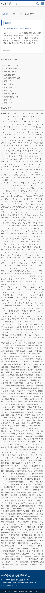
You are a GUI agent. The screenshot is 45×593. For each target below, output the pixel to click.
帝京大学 (37, 426)
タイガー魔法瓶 (29, 276)
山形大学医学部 (24, 420)
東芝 (41, 522)
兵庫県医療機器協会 (18, 370)
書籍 (5, 91)
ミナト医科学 (8, 322)
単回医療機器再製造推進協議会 (27, 388)
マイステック (22, 319)
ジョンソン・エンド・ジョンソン (24, 252)
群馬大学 (30, 546)
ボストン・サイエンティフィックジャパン (22, 315)
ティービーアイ (24, 284)
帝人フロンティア (20, 431)
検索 (37, 3)
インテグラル (12, 172)
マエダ (32, 319)
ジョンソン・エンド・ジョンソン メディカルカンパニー (22, 253)
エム (5, 186)
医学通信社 (36, 372)
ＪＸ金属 (26, 132)
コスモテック (17, 215)
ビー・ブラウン (26, 300)
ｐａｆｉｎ (11, 148)
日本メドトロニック (8, 460)
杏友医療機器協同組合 (26, 506)
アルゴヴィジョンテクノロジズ (30, 164)
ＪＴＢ (17, 132)
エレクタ (20, 188)
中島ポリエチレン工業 (24, 351)
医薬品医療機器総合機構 (15, 386)
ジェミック (25, 242)
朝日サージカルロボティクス (20, 503)
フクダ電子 (28, 306)
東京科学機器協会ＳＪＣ (10, 522)
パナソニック (32, 292)
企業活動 (7, 72)
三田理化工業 (8, 348)
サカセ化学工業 (20, 220)
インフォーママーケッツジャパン (26, 177)
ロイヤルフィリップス (22, 340)
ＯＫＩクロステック (23, 145)
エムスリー (28, 186)
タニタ (36, 282)
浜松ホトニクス (35, 530)
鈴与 (33, 554)
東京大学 (32, 508)
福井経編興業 (32, 540)
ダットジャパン (26, 282)
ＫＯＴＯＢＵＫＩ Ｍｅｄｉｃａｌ (16, 135)
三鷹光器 (38, 348)
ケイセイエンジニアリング (21, 209)
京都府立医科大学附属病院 (32, 356)
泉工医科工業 (22, 530)
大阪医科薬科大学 (8, 410)
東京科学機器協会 (34, 519)
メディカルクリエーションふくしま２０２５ (22, 325)
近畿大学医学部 (33, 551)
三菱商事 (19, 348)
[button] (42, 3)
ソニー (37, 268)
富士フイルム (17, 415)
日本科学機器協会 (12, 490)
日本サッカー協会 (30, 450)
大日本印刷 (21, 407)
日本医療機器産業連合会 (18, 474)
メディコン (34, 332)
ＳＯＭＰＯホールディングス (22, 151)
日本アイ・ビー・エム (21, 442)
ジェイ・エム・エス (10, 242)
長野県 (36, 556)
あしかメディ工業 (15, 156)
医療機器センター (35, 380)
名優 (12, 391)
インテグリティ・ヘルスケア (31, 172)
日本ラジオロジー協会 (9, 466)
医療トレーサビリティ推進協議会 (13, 380)
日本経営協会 (36, 490)
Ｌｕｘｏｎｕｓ (20, 137)
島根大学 (25, 423)
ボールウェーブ (9, 313)
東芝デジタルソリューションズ (15, 524)
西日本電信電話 (9, 551)
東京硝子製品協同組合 (30, 516)
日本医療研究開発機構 (14, 479)
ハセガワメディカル (16, 292)
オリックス (23, 193)
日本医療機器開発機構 (17, 476)
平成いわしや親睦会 (16, 434)
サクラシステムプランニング (20, 226)
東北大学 (25, 522)
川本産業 (15, 426)
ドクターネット (13, 287)
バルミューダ (12, 300)
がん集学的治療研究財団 (34, 196)
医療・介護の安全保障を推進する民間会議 (17, 375)
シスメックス (33, 244)
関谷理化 (20, 559)
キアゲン (6, 199)
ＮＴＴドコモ (8, 145)
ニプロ (17, 290)
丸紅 (5, 354)
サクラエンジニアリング (10, 223)
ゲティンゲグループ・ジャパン (19, 212)
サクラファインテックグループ (27, 228)
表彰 (5, 103)
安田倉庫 (30, 412)
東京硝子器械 (14, 516)
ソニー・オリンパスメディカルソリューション (18, 271)
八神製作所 (36, 367)
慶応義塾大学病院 (8, 436)
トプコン (25, 287)
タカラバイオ (12, 282)
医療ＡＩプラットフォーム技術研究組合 (21, 376)
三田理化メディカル (35, 346)
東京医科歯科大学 (20, 508)
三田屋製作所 (20, 346)
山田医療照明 (38, 420)
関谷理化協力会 (32, 559)
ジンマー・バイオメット (20, 263)
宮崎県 (38, 412)
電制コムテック (11, 562)
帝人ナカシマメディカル (31, 428)
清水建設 (25, 532)
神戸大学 (20, 540)
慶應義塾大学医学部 (24, 436)
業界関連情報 (9, 97)
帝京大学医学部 (7, 428)
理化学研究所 (14, 535)
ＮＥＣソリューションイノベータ (22, 139)
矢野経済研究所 (26, 538)
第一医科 (12, 543)
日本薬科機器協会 (8, 492)
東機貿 (34, 522)
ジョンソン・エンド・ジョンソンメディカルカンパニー (22, 257)
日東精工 (23, 495)
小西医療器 (11, 420)
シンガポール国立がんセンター (15, 260)
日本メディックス (33, 458)
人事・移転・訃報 (11, 68)
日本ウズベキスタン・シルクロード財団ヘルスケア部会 (21, 445)
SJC (7, 151)
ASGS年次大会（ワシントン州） (13, 113)
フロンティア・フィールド (32, 311)
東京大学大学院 (23, 511)
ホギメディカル (24, 313)
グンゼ (30, 207)
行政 (5, 100)
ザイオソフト (35, 217)
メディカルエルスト (31, 324)
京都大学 (12, 354)
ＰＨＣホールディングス (27, 148)
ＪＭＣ (3, 129)
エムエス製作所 (15, 186)
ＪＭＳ (9, 132)
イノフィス (26, 167)
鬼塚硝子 (33, 564)
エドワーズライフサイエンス (32, 183)
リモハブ (26, 338)
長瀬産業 (28, 556)
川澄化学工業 (27, 426)
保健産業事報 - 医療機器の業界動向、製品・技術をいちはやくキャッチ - (13, 3)
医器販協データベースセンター (17, 372)
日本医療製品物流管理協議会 (14, 482)
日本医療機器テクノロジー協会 (28, 468)
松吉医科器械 (30, 527)
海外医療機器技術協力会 (10, 532)
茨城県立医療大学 (23, 548)
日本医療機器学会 (24, 471)
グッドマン (18, 204)
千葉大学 (30, 386)
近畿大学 (21, 551)
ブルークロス (12, 308)
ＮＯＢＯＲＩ (17, 143)
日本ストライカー (20, 452)
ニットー (9, 290)
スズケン (35, 263)
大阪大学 (20, 410)
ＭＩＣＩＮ (32, 137)
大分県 (11, 407)
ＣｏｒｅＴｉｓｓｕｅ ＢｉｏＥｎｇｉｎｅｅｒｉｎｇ (21, 117)
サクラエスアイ (34, 220)
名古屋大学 (21, 391)
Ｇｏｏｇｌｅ (8, 127)
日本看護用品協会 (10, 487)
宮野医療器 (5, 415)
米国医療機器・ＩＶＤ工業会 (29, 543)
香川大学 (34, 562)
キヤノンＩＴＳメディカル (32, 199)
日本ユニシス (17, 463)
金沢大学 (25, 554)
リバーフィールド (14, 338)
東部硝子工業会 (16, 527)
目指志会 (14, 538)
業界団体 (7, 94)
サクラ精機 (11, 234)
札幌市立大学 (11, 506)
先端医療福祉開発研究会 (20, 367)
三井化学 (22, 343)
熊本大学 (35, 532)
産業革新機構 (27, 535)
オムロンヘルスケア (8, 193)
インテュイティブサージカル (14, 175)
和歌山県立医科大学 (16, 394)
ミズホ (40, 319)
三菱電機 (28, 348)
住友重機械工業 (37, 362)
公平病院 (4, 370)
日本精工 (25, 490)
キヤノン (16, 199)
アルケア (12, 164)
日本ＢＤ (6, 442)
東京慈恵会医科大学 (13, 514)
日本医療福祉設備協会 (33, 479)
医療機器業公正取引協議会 (13, 383)
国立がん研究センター (35, 394)
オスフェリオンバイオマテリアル (18, 191)
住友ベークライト (12, 362)
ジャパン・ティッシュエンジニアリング (21, 248)
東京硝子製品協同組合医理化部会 (22, 517)
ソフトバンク (16, 276)
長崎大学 (19, 556)
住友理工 (25, 362)
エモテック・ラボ (8, 188)
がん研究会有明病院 (14, 196)
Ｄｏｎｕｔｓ (28, 121)
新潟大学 (12, 439)
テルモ (35, 284)
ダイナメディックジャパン (19, 279)
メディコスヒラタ (20, 332)
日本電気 (14, 495)
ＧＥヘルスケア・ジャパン (33, 124)
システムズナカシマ (18, 244)
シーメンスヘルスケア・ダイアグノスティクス (22, 237)
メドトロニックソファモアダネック (22, 333)
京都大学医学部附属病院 (10, 356)
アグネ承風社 (33, 153)
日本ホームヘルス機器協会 (13, 458)
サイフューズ (6, 220)
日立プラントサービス (24, 498)
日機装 (31, 495)
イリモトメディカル (24, 169)
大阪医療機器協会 (34, 407)
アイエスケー (11, 153)
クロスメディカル (19, 207)
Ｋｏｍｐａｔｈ (38, 132)
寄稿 (5, 81)
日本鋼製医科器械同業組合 (27, 492)
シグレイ (4, 244)
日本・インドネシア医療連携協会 (30, 439)
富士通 (27, 418)
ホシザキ (35, 313)
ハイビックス (28, 290)
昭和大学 (30, 500)
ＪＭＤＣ (12, 129)
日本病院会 (37, 484)
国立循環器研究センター (15, 404)
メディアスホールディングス (27, 322)
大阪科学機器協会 (17, 412)
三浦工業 (9, 346)
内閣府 (30, 370)
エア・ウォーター (35, 180)
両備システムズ (7, 351)
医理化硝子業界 (10, 78)
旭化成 (5, 500)
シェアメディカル (35, 239)
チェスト (12, 284)
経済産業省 (5, 546)
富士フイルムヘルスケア (34, 415)
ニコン (33, 287)
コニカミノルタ (31, 215)
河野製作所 (10, 530)
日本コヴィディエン (13, 450)
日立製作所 (39, 498)
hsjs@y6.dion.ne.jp (12, 585)
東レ (9, 508)
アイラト (21, 153)
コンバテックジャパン (19, 217)
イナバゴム (15, 167)
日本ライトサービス (32, 463)
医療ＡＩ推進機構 (34, 378)
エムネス (38, 186)
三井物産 (31, 343)
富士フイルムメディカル (12, 418)
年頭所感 (7, 84)
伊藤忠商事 (28, 359)
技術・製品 (8, 87)
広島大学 (30, 434)
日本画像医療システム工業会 (20, 484)
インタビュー (9, 65)
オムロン (36, 191)
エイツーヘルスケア (10, 183)
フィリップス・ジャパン (28, 303)
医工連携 (7, 75)
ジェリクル (36, 242)
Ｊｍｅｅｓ (22, 129)
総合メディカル (18, 546)
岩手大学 (16, 423)
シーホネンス (23, 234)
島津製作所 (35, 423)
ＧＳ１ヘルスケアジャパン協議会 (28, 127)
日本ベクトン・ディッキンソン (30, 455)
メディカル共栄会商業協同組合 (27, 330)
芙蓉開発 (10, 548)
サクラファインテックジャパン (22, 229)
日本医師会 (10, 468)
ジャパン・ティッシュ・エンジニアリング (22, 245)
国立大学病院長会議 (14, 402)
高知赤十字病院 (21, 564)
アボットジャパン (17, 161)
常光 (31, 431)
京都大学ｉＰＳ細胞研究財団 (30, 354)
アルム (5, 167)
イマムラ (10, 169)
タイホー (35, 279)
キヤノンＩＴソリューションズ (15, 201)
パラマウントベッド (23, 295)
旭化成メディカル (17, 500)
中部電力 (38, 351)
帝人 (17, 428)
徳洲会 (38, 434)
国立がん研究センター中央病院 (15, 396)
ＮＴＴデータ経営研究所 (34, 143)
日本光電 (24, 466)
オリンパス (34, 193)
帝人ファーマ (6, 431)
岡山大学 (6, 423)
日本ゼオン (34, 452)
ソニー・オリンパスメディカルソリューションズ (21, 272)
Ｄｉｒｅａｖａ (15, 121)
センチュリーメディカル (23, 268)
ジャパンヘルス (31, 249)
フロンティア (14, 311)
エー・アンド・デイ (18, 180)
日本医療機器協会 (8, 471)
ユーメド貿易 (34, 335)
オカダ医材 (31, 188)
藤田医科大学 (38, 548)
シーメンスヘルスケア (22, 236)
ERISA (18, 124)
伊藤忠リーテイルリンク (12, 359)
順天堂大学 (24, 562)
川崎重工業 (5, 426)
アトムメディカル (31, 156)
